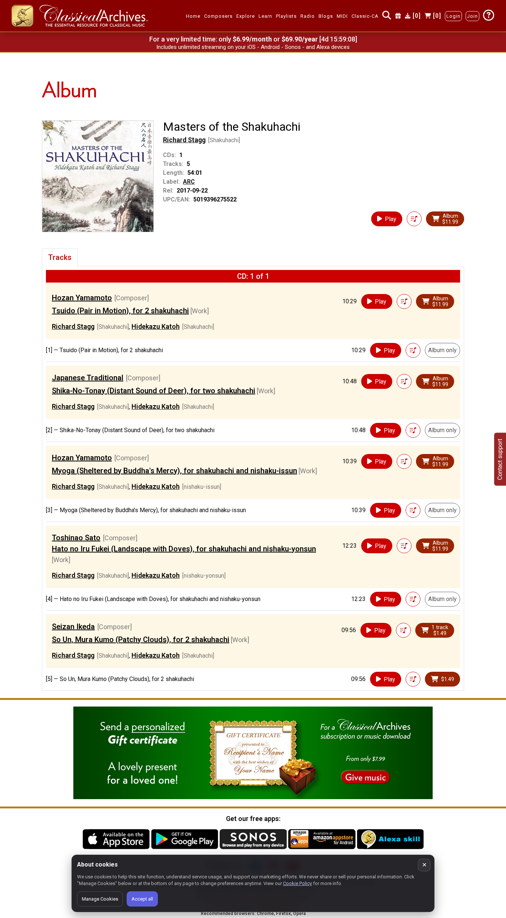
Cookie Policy (297, 883)
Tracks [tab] (59, 257)
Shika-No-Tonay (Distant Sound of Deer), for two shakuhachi (153, 390)
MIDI (342, 16)
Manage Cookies (100, 899)
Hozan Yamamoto (82, 297)
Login (453, 16)
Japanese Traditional (87, 377)
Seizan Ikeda (73, 626)
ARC (189, 181)
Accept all (142, 899)
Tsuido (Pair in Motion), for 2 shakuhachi (120, 310)
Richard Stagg (184, 140)
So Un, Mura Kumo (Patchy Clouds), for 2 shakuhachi (140, 639)
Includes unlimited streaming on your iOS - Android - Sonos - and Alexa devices (253, 47)
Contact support (499, 459)
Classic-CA (365, 16)
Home (193, 16)
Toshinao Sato (76, 537)
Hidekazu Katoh (156, 326)
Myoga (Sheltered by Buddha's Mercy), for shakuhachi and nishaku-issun (174, 470)
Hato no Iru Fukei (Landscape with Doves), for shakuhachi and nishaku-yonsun (184, 548)
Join (472, 16)
